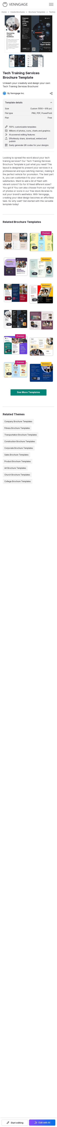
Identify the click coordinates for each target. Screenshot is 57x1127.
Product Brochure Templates (17, 461)
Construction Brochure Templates (19, 441)
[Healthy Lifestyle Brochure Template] (41, 268)
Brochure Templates (37, 12)
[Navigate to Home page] (15, 4)
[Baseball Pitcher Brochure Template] (15, 293)
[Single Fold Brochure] (15, 267)
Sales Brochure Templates (16, 455)
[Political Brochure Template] (41, 373)
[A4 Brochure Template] (15, 241)
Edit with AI (44, 1122)
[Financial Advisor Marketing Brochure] (41, 347)
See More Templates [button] (28, 392)
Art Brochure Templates (15, 468)
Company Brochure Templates (18, 421)
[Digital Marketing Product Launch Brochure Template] (41, 294)
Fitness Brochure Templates (17, 428)
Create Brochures (18, 12)
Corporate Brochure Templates (18, 448)
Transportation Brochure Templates (20, 435)
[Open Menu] (51, 4)
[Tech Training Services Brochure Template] (15, 319)
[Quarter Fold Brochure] (41, 321)
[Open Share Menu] (51, 93)
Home (4, 12)
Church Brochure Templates (17, 474)
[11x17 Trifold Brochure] (15, 369)
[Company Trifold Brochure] (15, 345)
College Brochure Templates (17, 481)
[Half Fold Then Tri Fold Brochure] (41, 242)
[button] (15, 1123)
